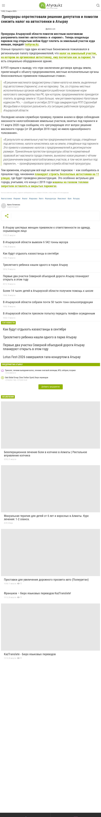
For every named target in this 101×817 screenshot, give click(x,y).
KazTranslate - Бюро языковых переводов (30, 654)
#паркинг (17, 199)
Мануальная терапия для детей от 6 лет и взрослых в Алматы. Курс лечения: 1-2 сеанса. (46, 517)
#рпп (69, 199)
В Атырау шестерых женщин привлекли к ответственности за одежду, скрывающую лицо (46, 229)
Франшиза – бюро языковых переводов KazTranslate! (37, 593)
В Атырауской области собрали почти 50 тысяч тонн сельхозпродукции (48, 302)
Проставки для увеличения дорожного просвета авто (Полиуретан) (46, 579)
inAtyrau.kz (32, 44)
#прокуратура (50, 199)
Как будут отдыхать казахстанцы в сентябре (31, 253)
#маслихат (62, 199)
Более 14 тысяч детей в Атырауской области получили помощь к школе (48, 291)
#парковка (33, 199)
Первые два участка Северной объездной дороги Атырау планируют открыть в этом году (46, 277)
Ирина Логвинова (13, 205)
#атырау (76, 199)
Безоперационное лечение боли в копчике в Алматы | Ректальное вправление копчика (45, 453)
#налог (25, 199)
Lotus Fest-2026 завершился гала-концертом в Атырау (42, 357)
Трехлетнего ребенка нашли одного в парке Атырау (35, 265)
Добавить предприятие (50, 387)
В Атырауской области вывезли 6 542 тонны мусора (35, 242)
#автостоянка (6, 199)
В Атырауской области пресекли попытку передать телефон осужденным (49, 313)
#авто (41, 199)
